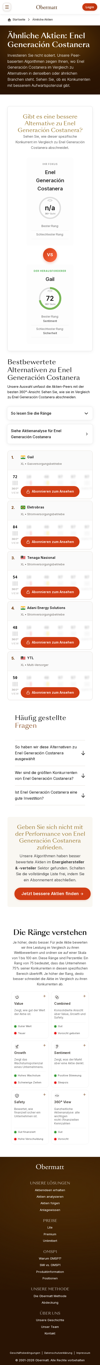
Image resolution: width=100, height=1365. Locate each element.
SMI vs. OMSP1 (50, 1265)
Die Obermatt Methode (50, 1296)
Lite (50, 1227)
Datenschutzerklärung (58, 1352)
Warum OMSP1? (50, 1258)
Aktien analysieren (50, 1196)
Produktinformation (50, 1272)
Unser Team (50, 1327)
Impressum (83, 1352)
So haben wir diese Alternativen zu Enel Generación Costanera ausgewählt (46, 753)
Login (90, 7)
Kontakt (50, 1333)
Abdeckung (50, 1302)
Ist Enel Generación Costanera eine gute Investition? (46, 795)
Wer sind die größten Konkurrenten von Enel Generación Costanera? (46, 775)
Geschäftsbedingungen (25, 1352)
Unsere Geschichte (50, 1320)
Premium (50, 1234)
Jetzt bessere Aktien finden (50, 893)
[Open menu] (7, 7)
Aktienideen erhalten (50, 1190)
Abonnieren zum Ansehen (53, 491)
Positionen (50, 1278)
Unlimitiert (50, 1240)
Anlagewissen (50, 1210)
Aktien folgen (50, 1203)
